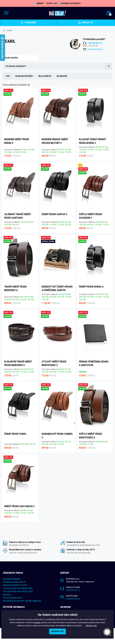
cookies (37, 623)
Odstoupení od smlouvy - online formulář (22, 601)
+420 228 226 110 (73, 590)
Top (8, 76)
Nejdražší (62, 76)
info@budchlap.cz (95, 49)
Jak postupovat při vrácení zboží (18, 591)
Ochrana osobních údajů (14, 582)
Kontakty (7, 595)
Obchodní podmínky (12, 579)
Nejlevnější (44, 76)
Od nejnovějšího (24, 76)
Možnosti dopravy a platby (15, 585)
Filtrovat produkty (16, 66)
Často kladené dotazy (13, 598)
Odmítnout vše (91, 626)
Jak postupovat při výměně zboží (18, 588)
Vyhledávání (30, 23)
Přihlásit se (87, 23)
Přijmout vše (57, 631)
